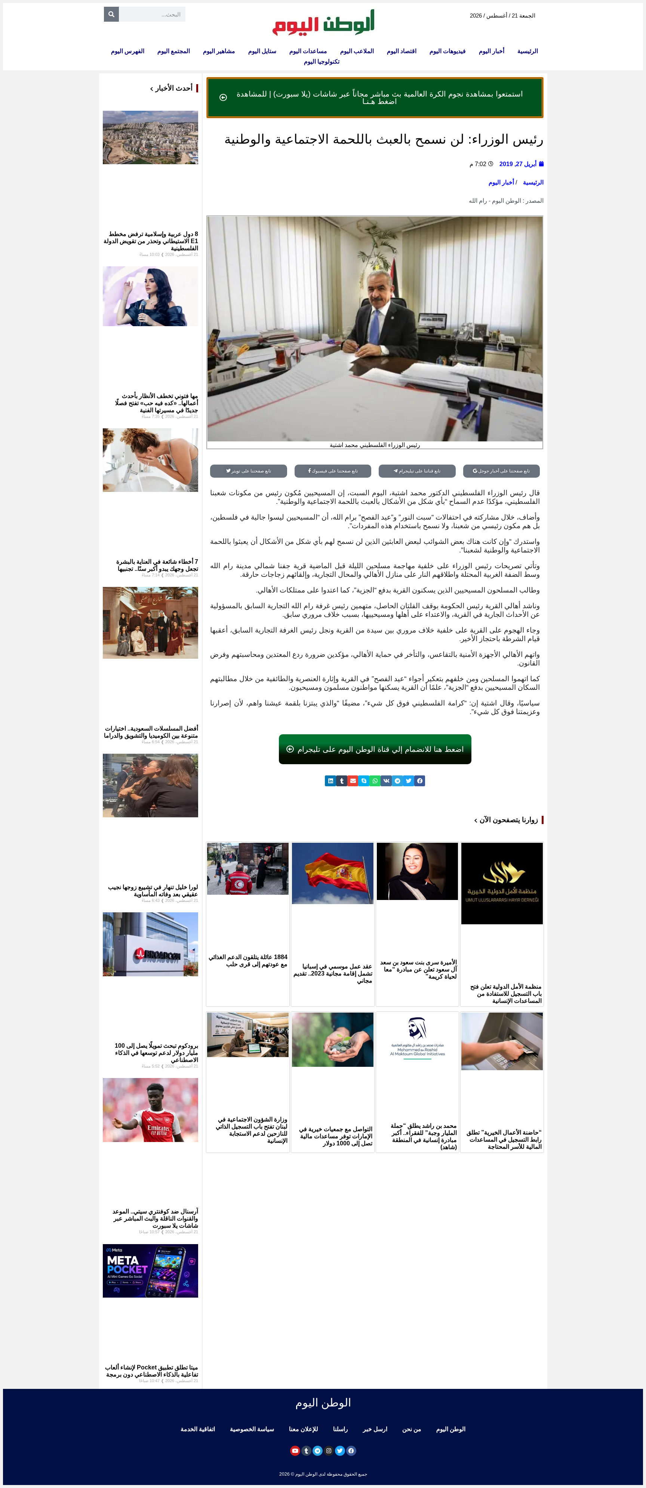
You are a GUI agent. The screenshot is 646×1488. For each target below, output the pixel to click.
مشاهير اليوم (219, 51)
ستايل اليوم (262, 51)
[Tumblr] (306, 1451)
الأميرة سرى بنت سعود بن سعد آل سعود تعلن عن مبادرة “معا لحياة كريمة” (418, 969)
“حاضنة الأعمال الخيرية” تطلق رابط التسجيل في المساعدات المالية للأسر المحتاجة (504, 1139)
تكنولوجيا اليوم (321, 61)
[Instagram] (329, 1451)
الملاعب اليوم (357, 51)
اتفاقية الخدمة (198, 1429)
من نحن (411, 1429)
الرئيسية (527, 51)
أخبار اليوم (491, 51)
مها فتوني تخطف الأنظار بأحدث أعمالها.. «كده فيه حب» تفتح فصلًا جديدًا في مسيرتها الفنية (156, 403)
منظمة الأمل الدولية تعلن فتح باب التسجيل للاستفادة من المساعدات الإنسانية (506, 993)
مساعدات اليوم (308, 51)
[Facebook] (351, 1451)
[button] (419, 780)
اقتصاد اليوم (401, 51)
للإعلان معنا (303, 1429)
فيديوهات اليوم (448, 51)
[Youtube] (295, 1451)
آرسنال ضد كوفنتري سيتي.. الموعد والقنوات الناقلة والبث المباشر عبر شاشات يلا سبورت (155, 1218)
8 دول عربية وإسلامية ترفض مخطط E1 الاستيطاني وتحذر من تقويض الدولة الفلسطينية (151, 241)
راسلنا (340, 1429)
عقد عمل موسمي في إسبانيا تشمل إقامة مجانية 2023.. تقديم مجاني (332, 973)
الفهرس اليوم (127, 51)
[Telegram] (318, 1451)
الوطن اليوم (450, 1429)
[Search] (111, 14)
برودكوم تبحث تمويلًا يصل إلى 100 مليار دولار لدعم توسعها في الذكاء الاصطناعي (156, 1052)
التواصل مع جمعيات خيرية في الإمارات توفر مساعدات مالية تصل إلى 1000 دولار (335, 1136)
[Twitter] (340, 1451)
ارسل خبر (375, 1429)
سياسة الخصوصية (252, 1429)
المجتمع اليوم (173, 51)
